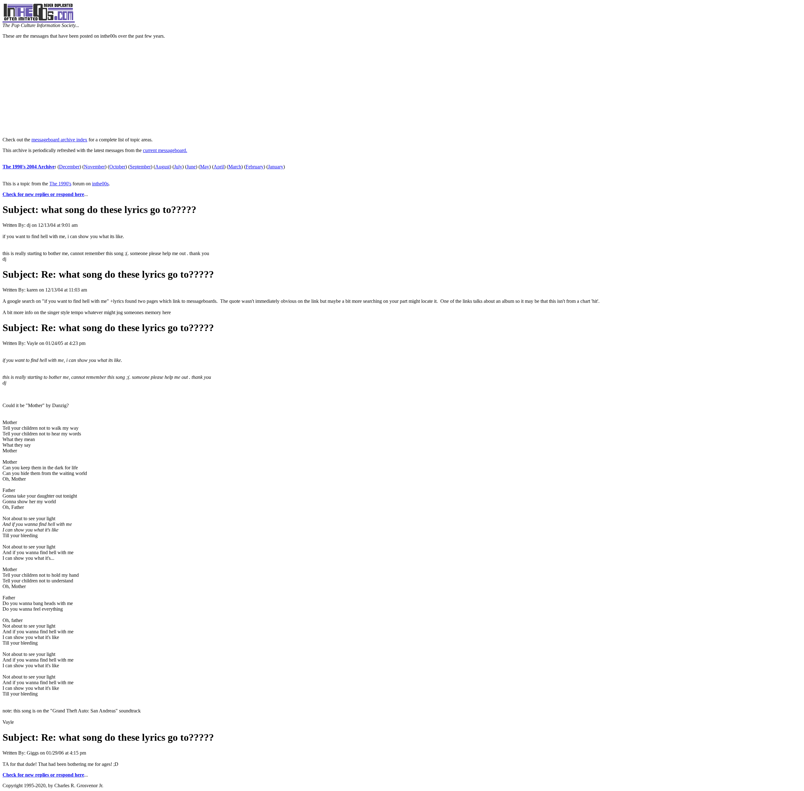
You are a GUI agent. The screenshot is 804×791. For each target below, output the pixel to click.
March (234, 166)
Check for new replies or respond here (43, 194)
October (117, 166)
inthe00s (100, 183)
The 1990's (60, 183)
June (191, 166)
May (204, 166)
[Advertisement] (402, 88)
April (219, 166)
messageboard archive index (59, 139)
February (254, 166)
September (140, 166)
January (275, 166)
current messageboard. (165, 150)
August (162, 166)
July (178, 166)
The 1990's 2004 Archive (29, 166)
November (94, 166)
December (69, 166)
